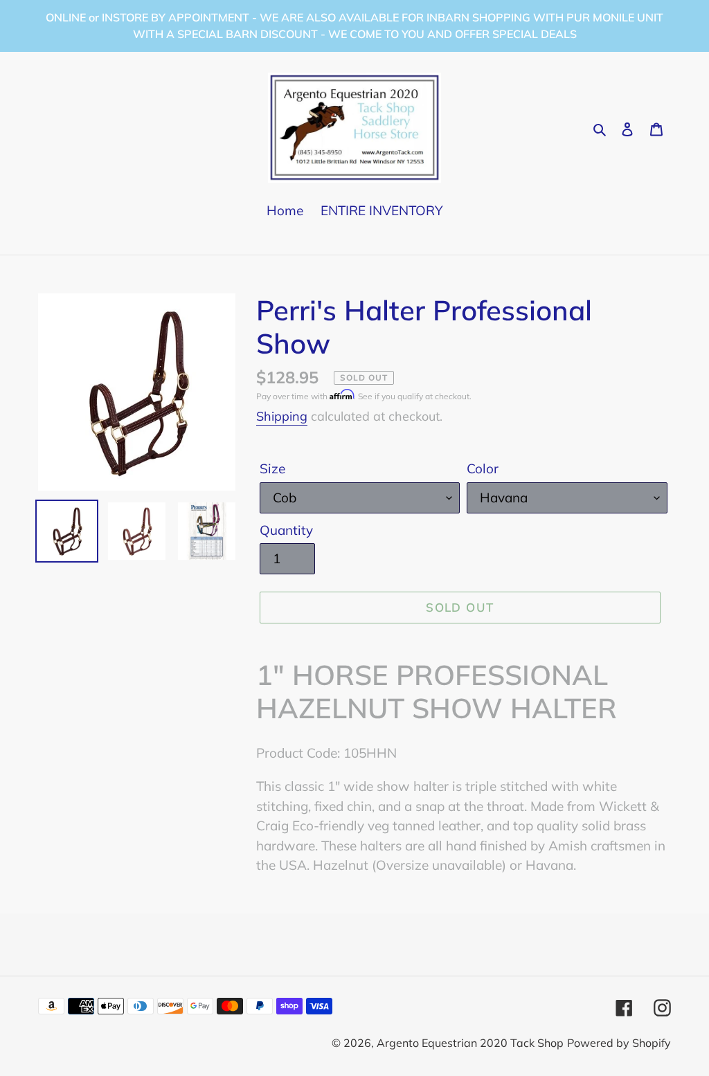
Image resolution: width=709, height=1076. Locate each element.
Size (272, 468)
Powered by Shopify (619, 1043)
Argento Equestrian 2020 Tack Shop (470, 1043)
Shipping (281, 416)
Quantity (286, 530)
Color (483, 468)
